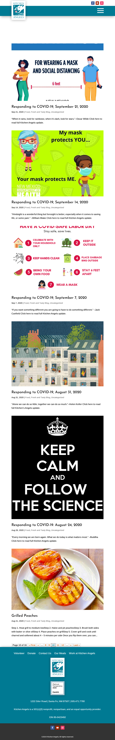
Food (27, 112)
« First (32, 645)
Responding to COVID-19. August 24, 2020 (47, 525)
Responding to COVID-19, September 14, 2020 (50, 202)
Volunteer (19, 653)
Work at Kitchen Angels (82, 653)
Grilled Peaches (25, 616)
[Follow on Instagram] (102, 3)
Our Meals (60, 653)
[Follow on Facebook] (93, 3)
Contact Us (45, 653)
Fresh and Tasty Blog (40, 112)
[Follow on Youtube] (97, 3)
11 (58, 645)
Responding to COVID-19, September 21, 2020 (50, 107)
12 (62, 645)
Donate (31, 653)
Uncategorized (57, 112)
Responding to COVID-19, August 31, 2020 (46, 392)
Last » (77, 645)
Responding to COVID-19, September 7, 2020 (49, 298)
